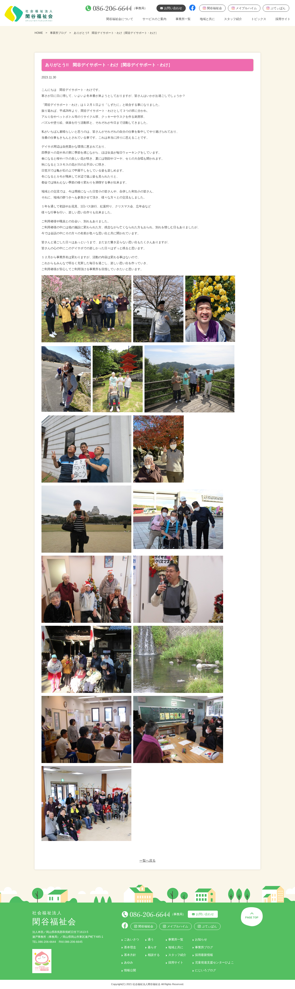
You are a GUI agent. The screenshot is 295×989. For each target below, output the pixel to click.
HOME (39, 32)
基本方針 (130, 955)
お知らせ (201, 939)
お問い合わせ (205, 914)
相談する (154, 955)
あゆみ (128, 962)
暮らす (152, 947)
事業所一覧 (183, 19)
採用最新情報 (204, 955)
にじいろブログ (205, 970)
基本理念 (130, 947)
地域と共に (207, 19)
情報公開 (130, 970)
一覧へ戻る (147, 860)
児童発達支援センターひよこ (214, 962)
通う (151, 939)
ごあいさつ (131, 939)
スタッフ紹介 (233, 19)
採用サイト (282, 19)
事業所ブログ (58, 32)
